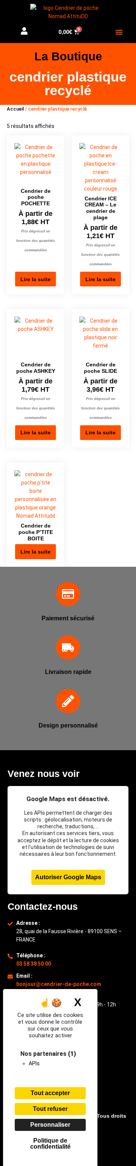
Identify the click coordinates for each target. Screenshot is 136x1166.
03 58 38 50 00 (33, 964)
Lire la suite (35, 279)
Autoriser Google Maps (68, 877)
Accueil (15, 109)
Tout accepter (50, 1093)
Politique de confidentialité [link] (50, 1143)
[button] (119, 32)
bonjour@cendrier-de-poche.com (58, 984)
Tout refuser (50, 1109)
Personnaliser (50, 1124)
